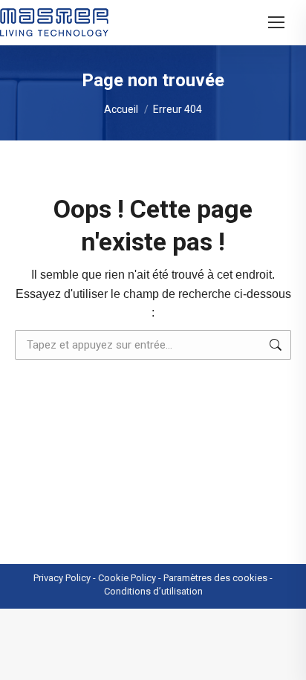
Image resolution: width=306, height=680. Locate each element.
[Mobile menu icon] (276, 22)
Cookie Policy (127, 577)
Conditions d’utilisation (153, 591)
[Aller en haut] (284, 658)
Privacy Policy (62, 577)
